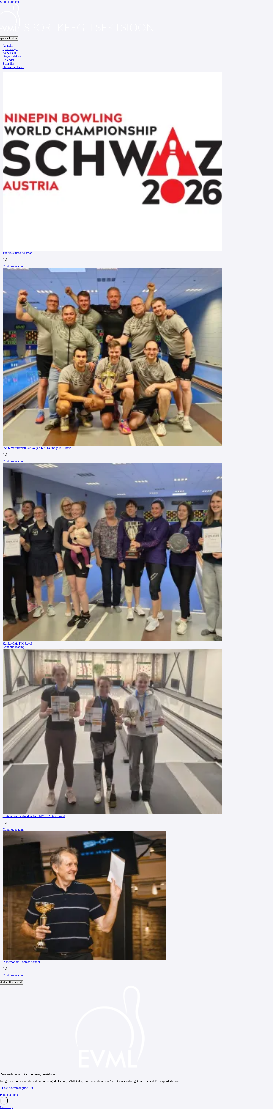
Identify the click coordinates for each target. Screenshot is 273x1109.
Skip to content (9, 1)
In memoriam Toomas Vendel (21, 962)
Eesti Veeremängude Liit (17, 1088)
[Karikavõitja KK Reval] (113, 552)
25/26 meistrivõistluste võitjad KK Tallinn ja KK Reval (37, 448)
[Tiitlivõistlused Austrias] (113, 161)
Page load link (9, 1094)
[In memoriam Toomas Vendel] (113, 895)
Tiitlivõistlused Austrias (17, 253)
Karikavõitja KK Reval (17, 643)
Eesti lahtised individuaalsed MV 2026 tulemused (34, 816)
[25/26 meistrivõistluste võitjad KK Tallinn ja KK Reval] (113, 357)
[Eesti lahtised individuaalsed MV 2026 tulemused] (113, 732)
